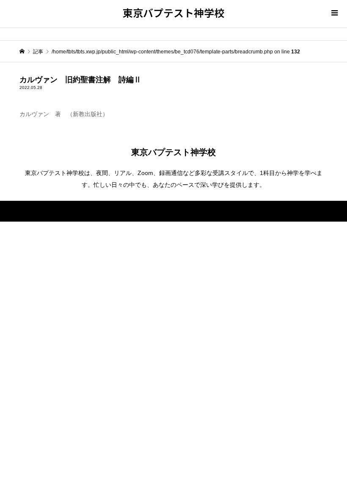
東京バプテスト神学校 (173, 12)
